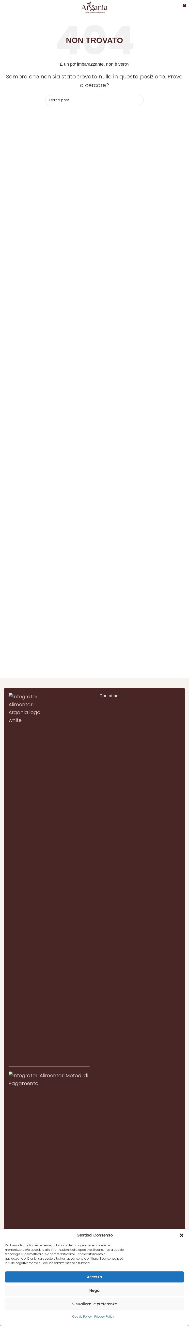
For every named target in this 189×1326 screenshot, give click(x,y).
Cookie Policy (82, 1316)
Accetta (94, 1277)
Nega (94, 1290)
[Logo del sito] (94, 6)
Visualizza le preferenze (94, 1304)
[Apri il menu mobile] (5, 7)
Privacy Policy (104, 1316)
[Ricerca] (138, 100)
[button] (181, 1235)
